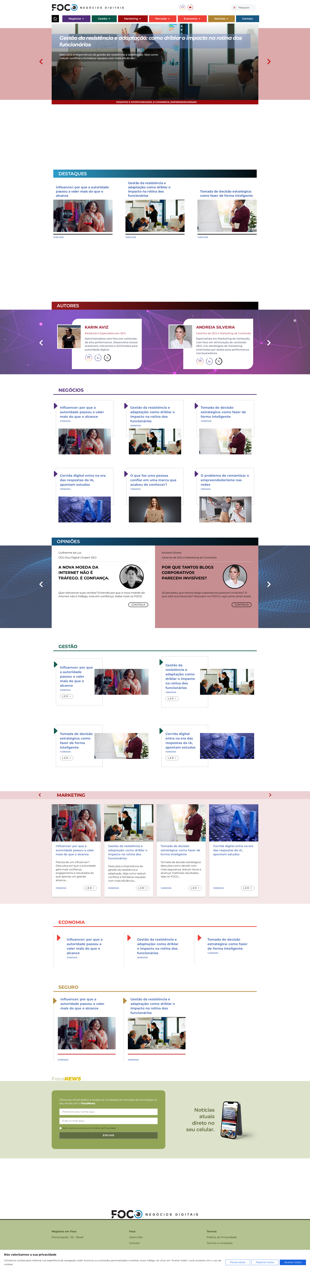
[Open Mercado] (169, 18)
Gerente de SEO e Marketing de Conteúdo (189, 557)
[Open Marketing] (140, 18)
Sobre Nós (136, 1237)
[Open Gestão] (109, 18)
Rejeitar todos (265, 1262)
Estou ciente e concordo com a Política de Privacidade (89, 1128)
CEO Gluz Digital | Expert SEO (77, 557)
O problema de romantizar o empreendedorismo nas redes (225, 480)
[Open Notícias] (227, 18)
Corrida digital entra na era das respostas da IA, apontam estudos (83, 480)
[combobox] (243, 7)
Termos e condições (219, 1243)
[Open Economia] (199, 18)
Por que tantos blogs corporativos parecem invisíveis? (187, 572)
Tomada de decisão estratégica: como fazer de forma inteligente (223, 412)
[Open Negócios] (83, 18)
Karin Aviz (96, 327)
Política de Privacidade (222, 1237)
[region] (155, 1259)
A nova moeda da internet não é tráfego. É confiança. (83, 572)
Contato (134, 1243)
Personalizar (238, 1262)
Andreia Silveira (215, 327)
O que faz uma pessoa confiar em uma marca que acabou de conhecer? (153, 480)
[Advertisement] (148, 135)
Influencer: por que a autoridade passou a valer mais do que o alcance (82, 191)
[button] (41, 61)
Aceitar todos (292, 1262)
